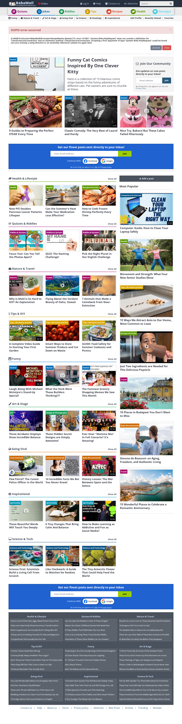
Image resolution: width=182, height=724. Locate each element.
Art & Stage (50, 18)
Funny (14, 18)
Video (44, 3)
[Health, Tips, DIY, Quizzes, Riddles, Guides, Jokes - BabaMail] (22, 3)
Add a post (147, 178)
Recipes (117, 11)
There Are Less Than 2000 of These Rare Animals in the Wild (144, 634)
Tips (93, 11)
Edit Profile (136, 18)
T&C (163, 86)
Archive (129, 707)
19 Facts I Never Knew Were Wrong (25, 651)
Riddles (70, 11)
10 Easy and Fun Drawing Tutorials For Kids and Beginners (35, 634)
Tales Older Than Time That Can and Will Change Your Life (89, 685)
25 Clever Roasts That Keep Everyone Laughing (84, 655)
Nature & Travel (31, 18)
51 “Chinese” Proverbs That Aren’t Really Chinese (85, 660)
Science (82, 18)
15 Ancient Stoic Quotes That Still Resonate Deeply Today (89, 681)
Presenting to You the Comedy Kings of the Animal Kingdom (90, 651)
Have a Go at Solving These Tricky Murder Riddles (85, 634)
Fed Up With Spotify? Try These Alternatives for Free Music (143, 681)
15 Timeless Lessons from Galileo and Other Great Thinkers (89, 694)
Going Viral (67, 18)
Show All (112, 178)
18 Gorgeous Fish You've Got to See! (134, 625)
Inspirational (113, 18)
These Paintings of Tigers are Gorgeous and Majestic (141, 660)
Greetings (97, 18)
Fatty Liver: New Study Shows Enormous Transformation (34, 625)
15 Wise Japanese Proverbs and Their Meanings (85, 690)
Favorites (168, 18)
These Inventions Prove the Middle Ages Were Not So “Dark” (144, 694)
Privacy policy (81, 707)
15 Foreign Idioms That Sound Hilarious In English (31, 699)
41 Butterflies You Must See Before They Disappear (140, 639)
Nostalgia (164, 11)
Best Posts (114, 707)
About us (52, 707)
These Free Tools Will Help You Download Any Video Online (144, 685)
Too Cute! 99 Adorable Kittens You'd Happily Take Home (34, 681)
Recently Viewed (153, 18)
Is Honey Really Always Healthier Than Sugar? (30, 655)
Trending (143, 707)
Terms (65, 707)
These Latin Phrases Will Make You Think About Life (32, 690)
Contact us (114, 3)
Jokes (46, 11)
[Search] (170, 3)
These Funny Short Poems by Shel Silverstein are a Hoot (143, 655)
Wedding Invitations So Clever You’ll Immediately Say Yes (34, 694)
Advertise (133, 3)
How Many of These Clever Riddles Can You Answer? (87, 639)
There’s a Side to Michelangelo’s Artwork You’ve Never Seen (144, 664)
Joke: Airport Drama (73, 664)
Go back (156, 47)
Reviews (157, 707)
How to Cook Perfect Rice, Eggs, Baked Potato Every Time (35, 621)
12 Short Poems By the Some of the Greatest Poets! (141, 651)
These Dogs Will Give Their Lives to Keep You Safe (31, 664)
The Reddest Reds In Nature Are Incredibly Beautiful (141, 630)
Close (166, 47)
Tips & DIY (36, 646)
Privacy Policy (141, 88)
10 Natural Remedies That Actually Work (27, 669)
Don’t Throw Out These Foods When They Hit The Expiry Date (36, 660)
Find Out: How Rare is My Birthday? (25, 685)
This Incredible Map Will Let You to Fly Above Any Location (143, 690)
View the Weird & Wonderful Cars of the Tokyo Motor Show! (144, 699)
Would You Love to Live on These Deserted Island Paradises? (144, 621)
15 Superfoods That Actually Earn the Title (28, 639)
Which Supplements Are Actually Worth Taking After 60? (34, 630)
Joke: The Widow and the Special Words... (82, 669)
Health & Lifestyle (36, 616)
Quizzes (22, 11)
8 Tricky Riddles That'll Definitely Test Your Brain (85, 630)
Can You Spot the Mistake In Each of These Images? (86, 621)
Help (98, 3)
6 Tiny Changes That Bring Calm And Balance (83, 699)
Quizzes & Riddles (91, 616)
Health (140, 11)
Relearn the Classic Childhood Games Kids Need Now (87, 625)
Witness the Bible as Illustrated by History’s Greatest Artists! (144, 669)
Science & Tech (145, 676)
